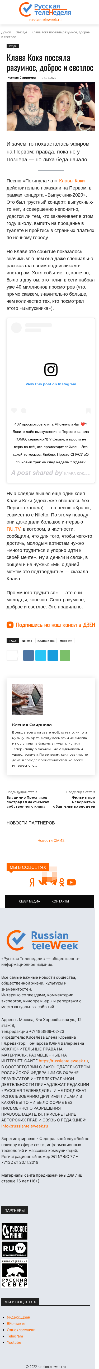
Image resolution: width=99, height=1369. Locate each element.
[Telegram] (53, 655)
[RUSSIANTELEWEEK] (45, 9)
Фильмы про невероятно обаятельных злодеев (74, 802)
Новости (66, 641)
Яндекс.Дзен (18, 1317)
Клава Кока (46, 641)
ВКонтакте (16, 1323)
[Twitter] (40, 655)
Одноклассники (21, 1329)
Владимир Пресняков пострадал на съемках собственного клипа (28, 802)
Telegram (15, 1336)
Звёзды (21, 32)
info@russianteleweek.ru (24, 1126)
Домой (6, 32)
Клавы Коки (72, 180)
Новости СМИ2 (50, 840)
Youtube (14, 1342)
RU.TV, (14, 528)
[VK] (28, 655)
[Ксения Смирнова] (27, 699)
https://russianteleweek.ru (63, 1060)
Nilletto (27, 641)
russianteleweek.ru (45, 19)
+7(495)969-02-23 (46, 1031)
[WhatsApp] (65, 655)
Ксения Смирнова (21, 77)
